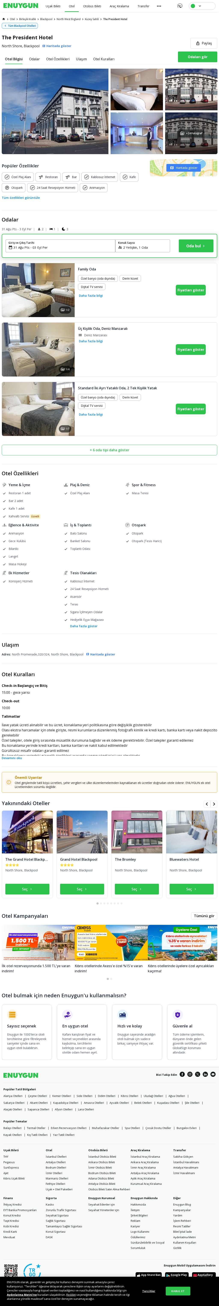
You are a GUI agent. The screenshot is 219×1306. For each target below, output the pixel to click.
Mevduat (9, 1237)
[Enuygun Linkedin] (205, 1075)
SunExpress (11, 1167)
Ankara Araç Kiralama (145, 1162)
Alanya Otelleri (12, 1096)
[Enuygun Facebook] (182, 1075)
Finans (8, 1198)
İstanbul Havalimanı (186, 1162)
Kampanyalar (182, 1210)
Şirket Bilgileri (139, 1215)
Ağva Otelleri (177, 1096)
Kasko (50, 1204)
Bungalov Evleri (187, 1128)
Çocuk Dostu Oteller (158, 1128)
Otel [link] (12, 19)
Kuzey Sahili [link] (92, 19)
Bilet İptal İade (182, 1232)
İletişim (135, 1210)
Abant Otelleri (39, 1103)
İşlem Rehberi (182, 1221)
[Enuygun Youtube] (213, 1075)
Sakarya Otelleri (13, 1103)
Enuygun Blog (182, 1204)
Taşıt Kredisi (11, 1221)
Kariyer (135, 1226)
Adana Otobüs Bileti (101, 1178)
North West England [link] (69, 19)
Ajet (5, 1173)
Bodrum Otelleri (56, 1167)
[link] (4, 19)
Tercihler (148, 1291)
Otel (49, 1150)
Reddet (71, 1295)
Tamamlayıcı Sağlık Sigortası (64, 1226)
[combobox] (62, 247)
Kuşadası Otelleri (168, 1103)
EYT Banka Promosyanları (20, 1210)
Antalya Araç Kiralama (145, 1173)
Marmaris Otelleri (57, 1178)
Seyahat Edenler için (101, 1204)
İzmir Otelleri (54, 1173)
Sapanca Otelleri (38, 1109)
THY (5, 1156)
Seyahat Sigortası (57, 1215)
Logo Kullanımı (140, 1232)
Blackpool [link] (46, 19)
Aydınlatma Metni (184, 1237)
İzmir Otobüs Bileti (100, 1167)
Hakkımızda (138, 1204)
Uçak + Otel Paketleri (59, 1189)
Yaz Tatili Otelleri (63, 1135)
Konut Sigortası (55, 1232)
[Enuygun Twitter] (197, 1075)
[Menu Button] (159, 6)
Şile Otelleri (192, 1103)
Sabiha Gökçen (183, 1156)
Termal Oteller (36, 1128)
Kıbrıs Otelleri (129, 1096)
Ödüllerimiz (138, 1237)
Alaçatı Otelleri (12, 1109)
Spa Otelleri (132, 1128)
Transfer (179, 1150)
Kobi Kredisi (11, 1226)
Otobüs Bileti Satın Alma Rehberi (109, 1189)
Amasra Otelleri (94, 1103)
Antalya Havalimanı (185, 1167)
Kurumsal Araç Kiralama (146, 1184)
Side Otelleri (84, 1096)
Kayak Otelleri (12, 1135)
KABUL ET (178, 1291)
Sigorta (51, 1198)
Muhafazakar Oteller (105, 1128)
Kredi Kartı (10, 1232)
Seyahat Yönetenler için (103, 1210)
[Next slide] (67, 290)
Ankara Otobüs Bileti (101, 1162)
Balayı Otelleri (12, 1128)
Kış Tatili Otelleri (37, 1135)
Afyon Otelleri (64, 1109)
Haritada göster (186, 168)
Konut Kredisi (12, 1215)
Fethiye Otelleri (55, 1184)
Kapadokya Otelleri (65, 1103)
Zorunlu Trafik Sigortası (61, 1210)
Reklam (135, 1221)
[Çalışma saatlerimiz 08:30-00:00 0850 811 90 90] (179, 4)
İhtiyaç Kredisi (12, 1204)
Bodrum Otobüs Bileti (102, 1173)
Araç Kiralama (140, 1150)
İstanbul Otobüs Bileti (102, 1156)
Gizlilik (177, 1248)
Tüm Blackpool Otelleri (22, 26)
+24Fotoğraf (194, 133)
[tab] (14, 59)
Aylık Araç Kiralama (143, 1178)
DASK (49, 1237)
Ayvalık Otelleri (119, 1103)
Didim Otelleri (106, 1096)
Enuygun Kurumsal (101, 1198)
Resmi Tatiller (182, 1226)
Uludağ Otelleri (153, 1096)
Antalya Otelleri (56, 1162)
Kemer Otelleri (61, 1096)
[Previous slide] (9, 290)
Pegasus (9, 1162)
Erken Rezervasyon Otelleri (68, 1128)
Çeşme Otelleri (37, 1096)
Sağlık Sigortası (55, 1221)
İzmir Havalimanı (184, 1173)
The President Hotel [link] (115, 19)
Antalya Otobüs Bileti (101, 1184)
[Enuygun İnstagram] (189, 1075)
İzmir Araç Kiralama (143, 1167)
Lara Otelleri (86, 1109)
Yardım (177, 1215)
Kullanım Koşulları (184, 1242)
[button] (109, 111)
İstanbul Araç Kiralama (145, 1156)
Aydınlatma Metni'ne (22, 1295)
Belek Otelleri (143, 1103)
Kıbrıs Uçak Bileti (14, 1178)
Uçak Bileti (11, 1150)
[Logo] (20, 6)
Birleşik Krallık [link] (27, 19)
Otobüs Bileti (98, 1150)
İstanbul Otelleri (56, 1156)
